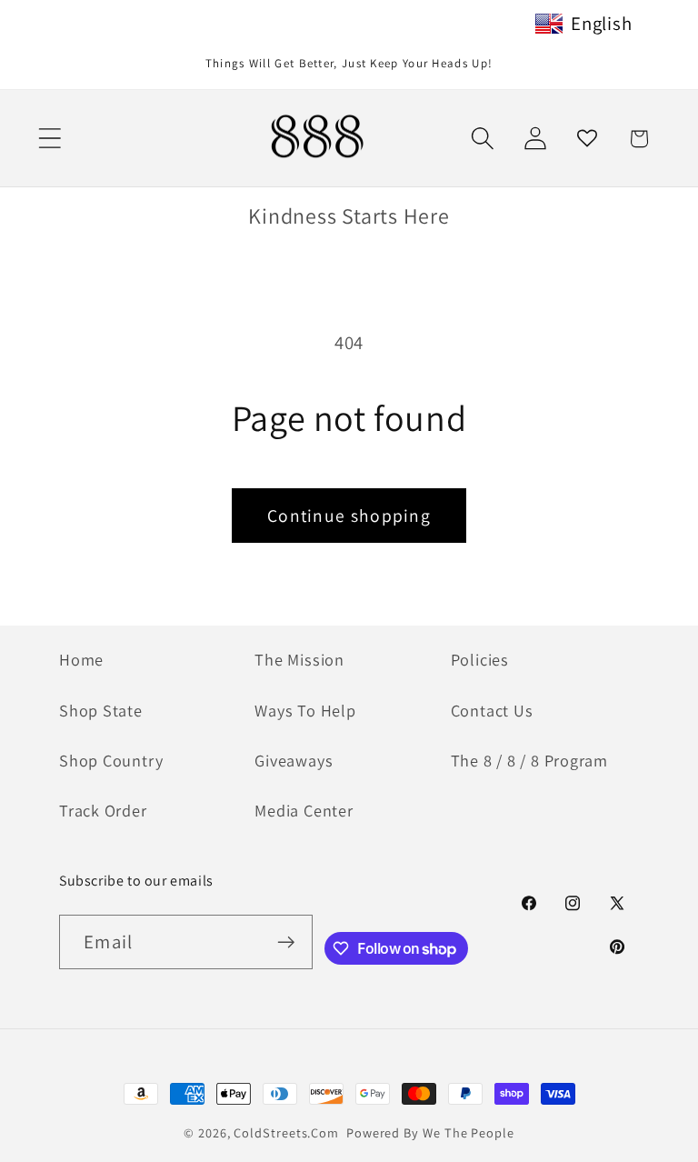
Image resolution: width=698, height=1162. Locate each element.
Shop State (101, 710)
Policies (480, 659)
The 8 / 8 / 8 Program (529, 760)
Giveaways (293, 760)
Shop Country (111, 760)
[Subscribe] (286, 942)
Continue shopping (349, 515)
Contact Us (492, 710)
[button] (49, 139)
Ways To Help (304, 710)
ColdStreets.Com (286, 1132)
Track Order (103, 810)
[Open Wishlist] (587, 139)
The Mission (299, 659)
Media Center (303, 810)
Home (81, 659)
